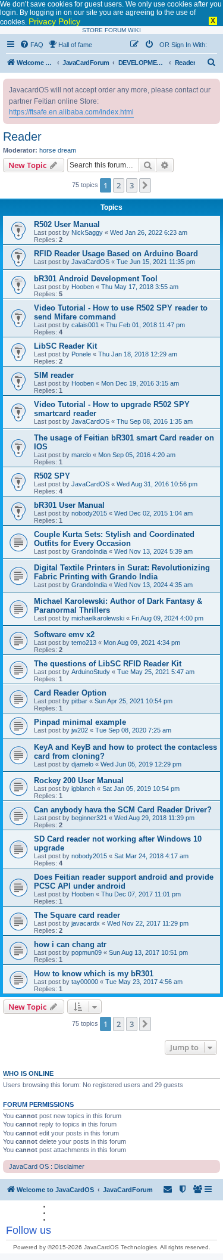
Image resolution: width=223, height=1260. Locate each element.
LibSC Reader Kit (65, 346)
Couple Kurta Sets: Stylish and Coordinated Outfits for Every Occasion (114, 539)
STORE (92, 30)
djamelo (82, 764)
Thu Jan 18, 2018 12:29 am (137, 354)
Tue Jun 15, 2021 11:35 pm (156, 261)
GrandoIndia (89, 551)
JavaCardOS (90, 261)
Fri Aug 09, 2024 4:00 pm (167, 618)
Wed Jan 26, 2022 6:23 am (148, 232)
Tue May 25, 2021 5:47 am (155, 671)
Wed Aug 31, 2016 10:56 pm (157, 484)
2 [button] (119, 185)
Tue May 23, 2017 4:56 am (144, 981)
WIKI (134, 30)
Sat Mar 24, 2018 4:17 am (151, 855)
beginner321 (89, 817)
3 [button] (132, 185)
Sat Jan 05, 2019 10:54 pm (141, 788)
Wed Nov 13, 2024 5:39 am (153, 551)
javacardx (85, 923)
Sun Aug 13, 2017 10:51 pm (148, 952)
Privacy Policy (54, 21)
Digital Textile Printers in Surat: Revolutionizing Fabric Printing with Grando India (122, 572)
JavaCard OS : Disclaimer (46, 1166)
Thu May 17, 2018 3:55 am (139, 286)
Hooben (82, 286)
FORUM (115, 30)
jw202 (79, 730)
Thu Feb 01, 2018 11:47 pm (145, 324)
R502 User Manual (67, 224)
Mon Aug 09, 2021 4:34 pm (141, 642)
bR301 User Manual (69, 505)
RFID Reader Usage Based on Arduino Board (116, 253)
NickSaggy (87, 232)
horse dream (57, 150)
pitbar (79, 701)
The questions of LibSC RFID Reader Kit (107, 663)
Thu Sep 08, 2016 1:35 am (155, 421)
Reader (22, 136)
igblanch (83, 788)
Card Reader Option (70, 692)
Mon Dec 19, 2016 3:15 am (140, 383)
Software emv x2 (64, 634)
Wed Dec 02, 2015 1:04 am (153, 513)
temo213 (83, 642)
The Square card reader (77, 915)
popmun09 (86, 952)
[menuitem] (31, 45)
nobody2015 (89, 513)
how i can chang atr (70, 944)
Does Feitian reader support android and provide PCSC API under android (123, 881)
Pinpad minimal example (80, 722)
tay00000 (84, 981)
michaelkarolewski (97, 618)
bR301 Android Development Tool (96, 278)
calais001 (85, 324)
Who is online (28, 1073)
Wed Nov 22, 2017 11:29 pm (148, 923)
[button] (145, 185)
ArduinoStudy (90, 671)
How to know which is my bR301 (93, 973)
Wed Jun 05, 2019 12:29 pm (140, 764)
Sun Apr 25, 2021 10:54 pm (133, 701)
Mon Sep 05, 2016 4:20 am (136, 454)
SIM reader (54, 375)
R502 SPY (52, 475)
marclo (81, 454)
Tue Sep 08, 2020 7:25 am (133, 730)
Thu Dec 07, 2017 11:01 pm (141, 894)
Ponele (81, 354)
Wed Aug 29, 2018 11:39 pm (154, 817)
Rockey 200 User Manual (79, 780)
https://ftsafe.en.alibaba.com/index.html (71, 112)
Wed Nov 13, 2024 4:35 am (153, 584)
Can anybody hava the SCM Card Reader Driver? (123, 809)
